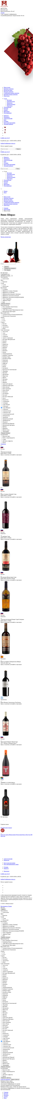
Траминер (5, 417)
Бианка (4, 341)
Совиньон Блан (7, 411)
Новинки (6, 266)
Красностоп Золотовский (9, 369)
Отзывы (6, 121)
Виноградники (11, 104)
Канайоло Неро (7, 358)
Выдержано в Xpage (6, 906)
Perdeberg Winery (7, 308)
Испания (5, 325)
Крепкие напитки (9, 88)
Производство (11, 101)
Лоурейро (5, 371)
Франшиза (7, 117)
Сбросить (3, 444)
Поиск (17, 168)
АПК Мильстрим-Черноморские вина (13, 310)
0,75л (4, 320)
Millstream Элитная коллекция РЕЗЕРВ (13, 297)
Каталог (6, 108)
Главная (6, 208)
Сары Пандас (6, 404)
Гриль (4, 442)
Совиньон (5, 409)
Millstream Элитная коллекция (11, 295)
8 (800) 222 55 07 (5, 138)
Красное (5, 281)
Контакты (9, 105)
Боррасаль (5, 344)
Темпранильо (6, 415)
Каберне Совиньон (8, 355)
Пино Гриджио (7, 388)
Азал (4, 333)
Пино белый (6, 387)
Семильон (5, 406)
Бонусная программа (9, 122)
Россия (4, 323)
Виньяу (5, 349)
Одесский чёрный (7, 384)
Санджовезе (6, 401)
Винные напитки (8, 91)
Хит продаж (7, 270)
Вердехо (5, 347)
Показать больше (5, 303)
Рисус (4, 398)
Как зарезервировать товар (11, 864)
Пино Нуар (6, 390)
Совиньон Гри (6, 412)
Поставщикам (7, 113)
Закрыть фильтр (15, 1079)
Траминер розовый (8, 419)
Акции (6, 110)
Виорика (5, 350)
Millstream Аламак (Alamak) (10, 291)
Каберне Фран (6, 357)
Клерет (4, 365)
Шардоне (5, 428)
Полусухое (5, 286)
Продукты (6, 96)
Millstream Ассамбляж (8, 292)
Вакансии (9, 103)
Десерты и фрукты (8, 441)
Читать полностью (6, 237)
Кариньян (5, 360)
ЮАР (4, 328)
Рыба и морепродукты (9, 437)
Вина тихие (7, 87)
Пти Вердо (5, 393)
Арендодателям (8, 118)
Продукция (7, 209)
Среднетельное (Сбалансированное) (12, 314)
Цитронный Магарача (9, 425)
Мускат (5, 380)
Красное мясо (6, 436)
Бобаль (4, 342)
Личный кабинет (8, 124)
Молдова (5, 379)
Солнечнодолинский (8, 414)
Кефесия (5, 363)
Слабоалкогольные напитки (11, 93)
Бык (4, 302)
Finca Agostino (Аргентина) (10, 306)
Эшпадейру (6, 431)
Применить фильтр (5, 1077)
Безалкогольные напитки (11, 94)
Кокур (4, 366)
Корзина (6, 1095)
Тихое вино (6, 278)
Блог (5, 120)
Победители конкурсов (10, 268)
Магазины (6, 111)
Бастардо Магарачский (9, 339)
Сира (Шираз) (6, 407)
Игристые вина (8, 90)
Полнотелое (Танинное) (9, 316)
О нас (5, 98)
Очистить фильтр (5, 1079)
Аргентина (6, 327)
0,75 (4, 319)
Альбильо (5, 336)
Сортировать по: (5, 274)
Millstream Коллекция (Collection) (12, 294)
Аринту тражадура (8, 338)
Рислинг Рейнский (8, 396)
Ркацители (5, 399)
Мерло (4, 377)
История (9, 100)
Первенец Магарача (8, 385)
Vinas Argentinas (7, 299)
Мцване (5, 382)
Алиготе (5, 334)
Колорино (5, 368)
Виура (4, 352)
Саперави (5, 403)
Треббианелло (6, 420)
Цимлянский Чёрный (8, 423)
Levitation (5, 289)
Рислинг (5, 395)
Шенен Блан (6, 430)
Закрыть (18, 149)
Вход (5, 1098)
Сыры (4, 439)
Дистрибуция (7, 107)
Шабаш (5, 426)
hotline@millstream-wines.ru (8, 143)
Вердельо (5, 345)
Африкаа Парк (6, 300)
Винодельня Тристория (9, 311)
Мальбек (5, 372)
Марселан (5, 376)
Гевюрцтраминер (7, 353)
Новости (6, 115)
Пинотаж (5, 392)
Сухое (4, 284)
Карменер (5, 361)
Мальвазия (5, 374)
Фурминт (5, 422)
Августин (5, 331)
